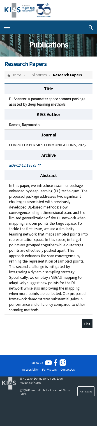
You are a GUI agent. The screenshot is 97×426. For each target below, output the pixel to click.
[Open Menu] (7, 27)
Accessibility (30, 369)
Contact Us (67, 369)
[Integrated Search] (90, 27)
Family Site (86, 391)
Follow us (37, 362)
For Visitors (49, 369)
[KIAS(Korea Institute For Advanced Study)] (28, 10)
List (87, 323)
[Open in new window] (48, 362)
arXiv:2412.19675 (22, 165)
